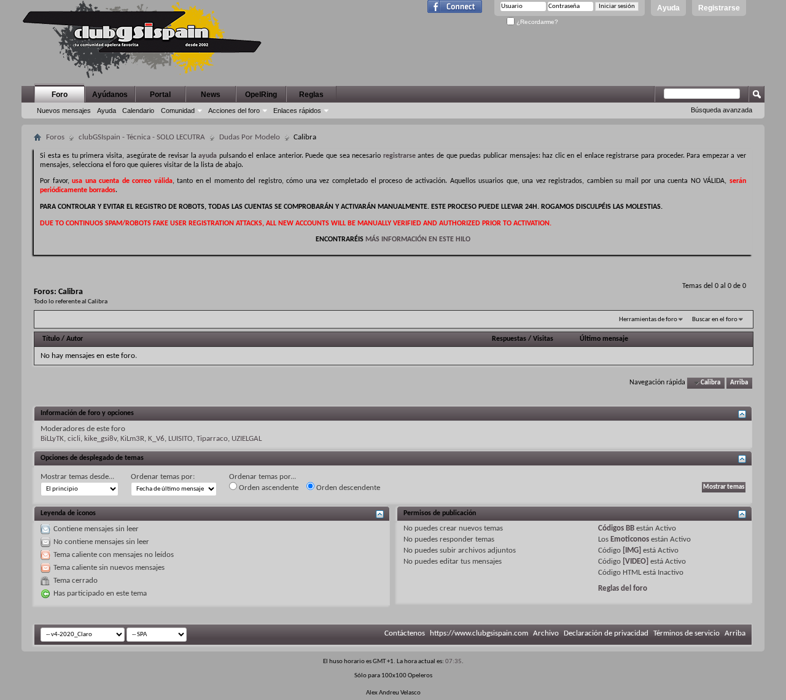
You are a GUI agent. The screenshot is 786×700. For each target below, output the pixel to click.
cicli (74, 439)
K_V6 (156, 439)
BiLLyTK (52, 439)
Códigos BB (616, 528)
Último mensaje (604, 339)
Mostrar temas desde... (77, 477)
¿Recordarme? (536, 21)
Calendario (138, 110)
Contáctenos (404, 633)
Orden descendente (347, 488)
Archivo (546, 633)
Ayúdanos (110, 94)
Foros (55, 137)
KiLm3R (132, 439)
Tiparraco (212, 439)
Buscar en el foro (714, 319)
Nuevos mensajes (64, 110)
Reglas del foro (622, 589)
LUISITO (180, 439)
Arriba (739, 382)
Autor (74, 339)
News (210, 94)
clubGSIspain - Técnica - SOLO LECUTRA (142, 137)
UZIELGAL (247, 439)
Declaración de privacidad (606, 633)
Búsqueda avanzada (721, 110)
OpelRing (261, 94)
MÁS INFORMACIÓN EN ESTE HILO (417, 239)
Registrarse (719, 8)
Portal (160, 94)
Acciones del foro (234, 110)
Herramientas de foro (648, 319)
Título (51, 339)
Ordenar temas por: (163, 477)
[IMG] (632, 550)
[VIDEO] (635, 562)
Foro (60, 94)
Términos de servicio (686, 633)
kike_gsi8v (100, 439)
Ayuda (668, 8)
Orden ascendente (267, 488)
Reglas (311, 94)
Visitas (543, 339)
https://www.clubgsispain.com (479, 633)
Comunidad (178, 110)
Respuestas (509, 339)
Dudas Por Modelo (249, 137)
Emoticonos (629, 539)
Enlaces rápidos (297, 110)
